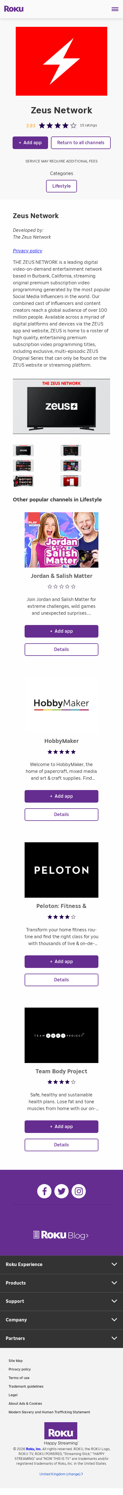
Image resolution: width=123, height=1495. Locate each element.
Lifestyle (61, 186)
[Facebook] (44, 1191)
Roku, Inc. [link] (33, 1449)
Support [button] (15, 1301)
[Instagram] (79, 1191)
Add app (30, 142)
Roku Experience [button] (24, 1264)
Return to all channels (80, 142)
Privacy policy (27, 251)
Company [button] (16, 1320)
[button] (115, 9)
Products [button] (16, 1283)
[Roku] (12, 8)
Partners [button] (15, 1338)
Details (61, 649)
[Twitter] (61, 1191)
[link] (61, 1235)
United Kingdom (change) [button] (59, 1474)
